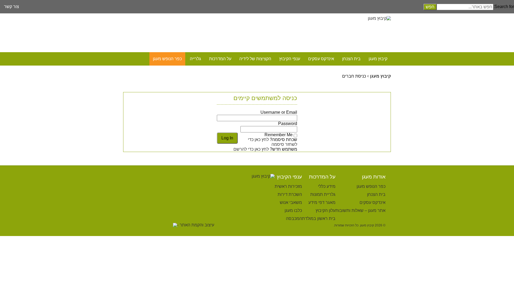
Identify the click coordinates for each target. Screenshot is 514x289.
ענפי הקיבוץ (289, 58)
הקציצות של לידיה (255, 58)
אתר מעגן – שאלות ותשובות (360, 210)
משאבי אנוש (291, 202)
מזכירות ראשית (288, 186)
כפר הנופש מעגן (167, 58)
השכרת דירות (290, 194)
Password (287, 123)
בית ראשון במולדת (318, 218)
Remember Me (278, 134)
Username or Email (278, 112)
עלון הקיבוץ (325, 210)
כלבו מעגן (293, 210)
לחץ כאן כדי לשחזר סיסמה (272, 142)
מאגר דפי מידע (321, 202)
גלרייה (195, 58)
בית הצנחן (351, 58)
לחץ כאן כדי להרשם (251, 149)
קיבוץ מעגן (378, 58)
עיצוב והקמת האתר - (195, 225)
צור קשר (11, 6)
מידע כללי (326, 186)
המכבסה (294, 218)
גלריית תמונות (322, 194)
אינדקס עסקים (321, 58)
